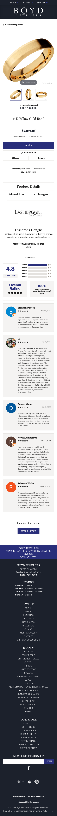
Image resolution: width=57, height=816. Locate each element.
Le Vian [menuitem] (28, 680)
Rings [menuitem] (28, 612)
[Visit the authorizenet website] (36, 781)
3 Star (24, 271)
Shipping (15, 158)
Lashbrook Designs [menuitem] (28, 677)
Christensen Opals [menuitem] (28, 659)
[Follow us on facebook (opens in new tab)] (28, 768)
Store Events (28, 738)
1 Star (24, 277)
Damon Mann (25, 404)
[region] (28, 60)
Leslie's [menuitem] (28, 684)
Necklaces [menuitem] (28, 622)
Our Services (28, 731)
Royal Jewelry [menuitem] (28, 705)
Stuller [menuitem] (28, 708)
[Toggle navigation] (5, 16)
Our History (28, 727)
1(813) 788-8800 (28, 108)
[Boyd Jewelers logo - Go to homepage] (28, 10)
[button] (14, 2)
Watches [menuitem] (28, 636)
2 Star (24, 274)
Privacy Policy (28, 748)
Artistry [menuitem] (28, 652)
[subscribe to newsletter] (49, 761)
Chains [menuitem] (28, 629)
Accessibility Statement (29, 802)
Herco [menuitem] (28, 666)
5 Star (24, 265)
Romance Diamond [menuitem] (28, 698)
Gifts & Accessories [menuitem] (28, 640)
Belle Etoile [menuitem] (28, 655)
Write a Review (28, 531)
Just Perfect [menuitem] (28, 669)
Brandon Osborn (26, 308)
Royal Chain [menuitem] (28, 701)
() (49, 265)
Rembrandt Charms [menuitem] (28, 694)
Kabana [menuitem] (28, 673)
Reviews (28, 257)
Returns (41, 158)
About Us (28, 724)
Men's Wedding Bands (14, 25)
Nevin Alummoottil (27, 438)
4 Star (24, 268)
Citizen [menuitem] (28, 662)
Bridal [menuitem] (28, 608)
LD (19, 339)
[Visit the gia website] (21, 781)
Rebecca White (26, 484)
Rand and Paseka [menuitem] (28, 691)
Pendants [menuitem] (28, 619)
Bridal (28, 247)
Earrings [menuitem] (28, 615)
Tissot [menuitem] (28, 712)
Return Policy (28, 734)
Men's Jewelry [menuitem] (28, 633)
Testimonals (28, 741)
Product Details (28, 186)
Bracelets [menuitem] (28, 626)
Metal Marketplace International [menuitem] (28, 687)
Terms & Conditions (28, 745)
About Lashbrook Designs (28, 194)
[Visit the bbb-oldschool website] (29, 781)
